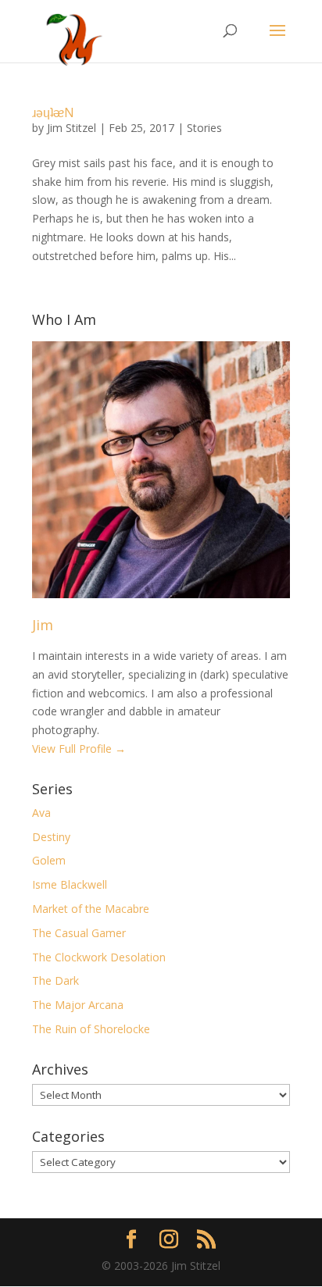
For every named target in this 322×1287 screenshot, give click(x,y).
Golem (49, 860)
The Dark (55, 980)
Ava (41, 812)
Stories (204, 127)
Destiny (51, 836)
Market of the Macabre (90, 908)
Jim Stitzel (71, 127)
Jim (42, 624)
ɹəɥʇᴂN (53, 112)
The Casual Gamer (79, 932)
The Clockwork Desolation (99, 957)
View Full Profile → (79, 748)
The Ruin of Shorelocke (91, 1028)
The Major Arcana (77, 1004)
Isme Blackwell (69, 884)
